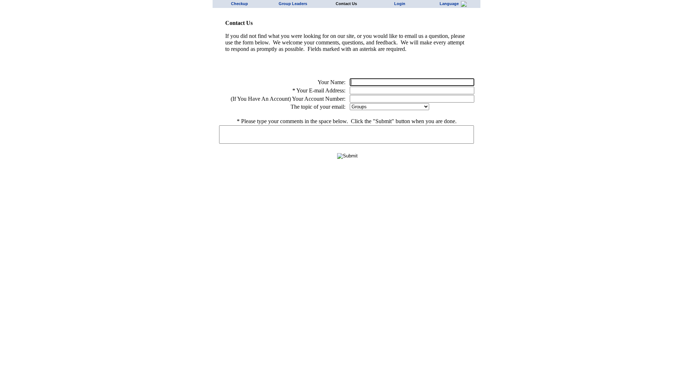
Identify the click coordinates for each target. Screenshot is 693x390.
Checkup (239, 3)
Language (450, 3)
